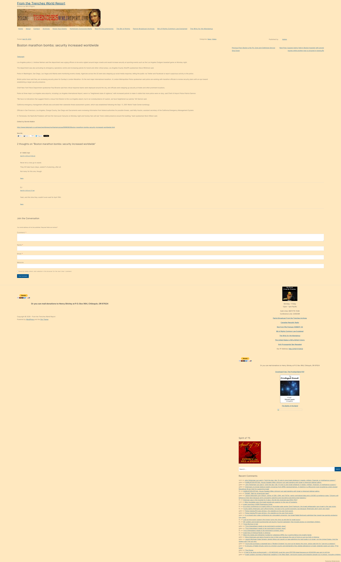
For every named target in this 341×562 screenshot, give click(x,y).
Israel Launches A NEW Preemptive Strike (257, 504)
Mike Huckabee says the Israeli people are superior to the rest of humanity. (271, 502)
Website (20, 262)
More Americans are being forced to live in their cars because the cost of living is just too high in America (282, 537)
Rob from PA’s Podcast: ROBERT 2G (290, 327)
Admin (284, 39)
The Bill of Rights (123, 29)
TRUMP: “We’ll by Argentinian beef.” (257, 493)
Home (20, 29)
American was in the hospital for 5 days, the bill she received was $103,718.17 (270, 500)
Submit (338, 469)
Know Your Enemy (60, 29)
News (209, 39)
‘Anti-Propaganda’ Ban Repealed (290, 344)
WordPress (30, 319)
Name (19, 245)
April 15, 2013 (26, 39)
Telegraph (20, 57)
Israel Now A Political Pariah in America (256, 533)
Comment (21, 232)
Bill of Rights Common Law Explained (172, 29)
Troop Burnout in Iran (250, 524)
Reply (22, 178)
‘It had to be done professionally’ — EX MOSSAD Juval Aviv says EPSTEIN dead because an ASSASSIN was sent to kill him (287, 552)
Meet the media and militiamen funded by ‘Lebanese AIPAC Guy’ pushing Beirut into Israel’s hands (277, 535)
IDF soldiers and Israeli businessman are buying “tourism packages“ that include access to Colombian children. (281, 522)
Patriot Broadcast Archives (144, 29)
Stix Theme (44, 319)
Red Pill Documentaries (104, 29)
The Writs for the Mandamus (201, 29)
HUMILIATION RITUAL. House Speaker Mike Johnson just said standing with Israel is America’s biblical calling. (283, 482)
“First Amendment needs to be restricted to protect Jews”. (265, 526)
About (28, 29)
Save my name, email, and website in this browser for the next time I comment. (45, 271)
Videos (214, 39)
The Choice (249, 550)
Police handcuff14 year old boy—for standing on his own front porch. (269, 511)
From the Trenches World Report (41, 3)
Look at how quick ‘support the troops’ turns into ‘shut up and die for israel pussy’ (272, 519)
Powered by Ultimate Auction (332, 561)
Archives (46, 29)
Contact (36, 29)
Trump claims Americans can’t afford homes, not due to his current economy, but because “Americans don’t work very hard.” (286, 509)
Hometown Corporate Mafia (81, 29)
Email (19, 254)
